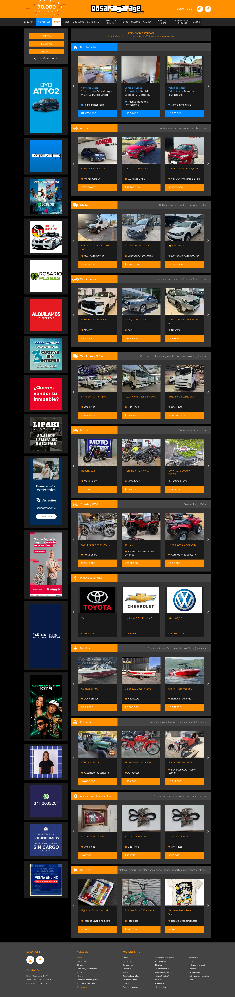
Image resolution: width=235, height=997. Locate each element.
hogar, (160, 870)
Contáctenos (82, 987)
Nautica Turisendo (180, 698)
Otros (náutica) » (197, 648)
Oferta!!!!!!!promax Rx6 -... (181, 688)
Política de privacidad (86, 983)
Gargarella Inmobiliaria (183, 104)
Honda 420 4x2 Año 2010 (139, 544)
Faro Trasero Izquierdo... (94, 836)
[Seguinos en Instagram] (200, 9)
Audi (86, 330)
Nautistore (133, 698)
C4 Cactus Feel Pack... (93, 168)
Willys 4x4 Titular (90, 762)
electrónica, (135, 870)
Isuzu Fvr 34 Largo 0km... (139, 396)
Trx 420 (85, 544)
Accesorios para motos (191, 796)
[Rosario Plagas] (46, 276)
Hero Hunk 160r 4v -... (93, 470)
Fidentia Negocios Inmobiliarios (92, 103)
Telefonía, (123, 870)
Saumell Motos (179, 481)
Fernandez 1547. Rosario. (138, 91)
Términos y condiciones (87, 969)
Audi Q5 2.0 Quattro (179, 319)
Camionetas (128, 965)
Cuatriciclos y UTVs (131, 976)
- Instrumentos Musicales (198, 976)
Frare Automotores (181, 255)
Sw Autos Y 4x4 (92, 178)
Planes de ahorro (130, 980)
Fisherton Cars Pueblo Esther (182, 771)
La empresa (81, 961)
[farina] (46, 635)
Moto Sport (90, 481)
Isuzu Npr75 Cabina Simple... (97, 396)
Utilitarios (127, 961)
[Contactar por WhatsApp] (46, 156)
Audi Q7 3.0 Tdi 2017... (93, 319)
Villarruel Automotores (96, 255)
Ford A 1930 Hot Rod (180, 762)
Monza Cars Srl (179, 330)
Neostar (131, 330)
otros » (202, 870)
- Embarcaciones (162, 969)
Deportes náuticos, (177, 648)
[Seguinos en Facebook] (208, 9)
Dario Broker (90, 698)
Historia (80, 976)
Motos (125, 972)
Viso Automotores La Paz (141, 178)
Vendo (84, 618)
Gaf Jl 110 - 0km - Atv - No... (183, 544)
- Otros (190, 980)
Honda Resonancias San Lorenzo (96, 553)
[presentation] (73, 86)
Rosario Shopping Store (96, 920)
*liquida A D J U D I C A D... (139, 618)
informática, (149, 870)
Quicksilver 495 (89, 688)
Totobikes (132, 920)
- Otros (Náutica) (162, 976)
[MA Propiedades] (46, 393)
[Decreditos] (46, 491)
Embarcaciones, (157, 648)
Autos (125, 958)
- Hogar (191, 961)
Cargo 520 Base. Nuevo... (139, 688)
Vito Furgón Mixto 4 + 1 (94, 245)
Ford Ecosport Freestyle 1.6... (140, 168)
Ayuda (79, 972)
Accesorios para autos (132, 987)
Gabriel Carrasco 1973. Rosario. (93, 91)
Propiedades (160, 961)
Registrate (46, 44)
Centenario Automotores (141, 255)
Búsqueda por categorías (87, 980)
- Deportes (192, 969)
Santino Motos (135, 481)
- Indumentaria (194, 972)
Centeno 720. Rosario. (183, 91)
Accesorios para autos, (166, 796)
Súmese (80, 965)
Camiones (127, 969)
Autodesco (133, 772)
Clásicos (126, 983)
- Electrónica (160, 987)
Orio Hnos (176, 178)
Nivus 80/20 (175, 618)
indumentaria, (191, 870)
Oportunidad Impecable (181, 245)
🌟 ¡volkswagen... (134, 245)
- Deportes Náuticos (163, 972)
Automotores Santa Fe (140, 554)
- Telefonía (159, 983)
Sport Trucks (177, 406)
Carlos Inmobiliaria (137, 104)
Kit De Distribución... (136, 836)
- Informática (193, 958)
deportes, (177, 870)
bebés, (168, 870)
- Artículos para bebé (196, 965)
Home (79, 958)
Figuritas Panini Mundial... (95, 910)
